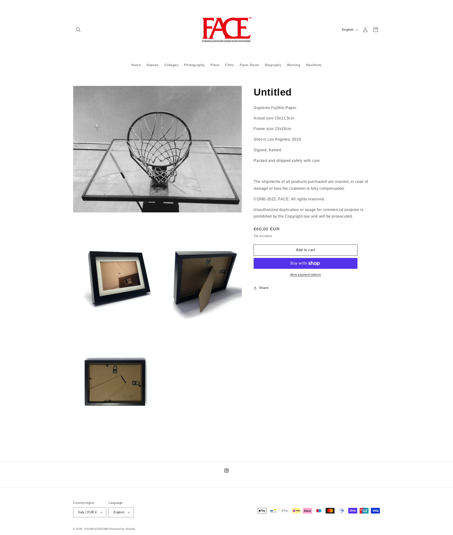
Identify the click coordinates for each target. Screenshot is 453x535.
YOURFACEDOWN (96, 528)
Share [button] (264, 288)
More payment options (305, 274)
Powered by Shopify (122, 528)
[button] (78, 30)
